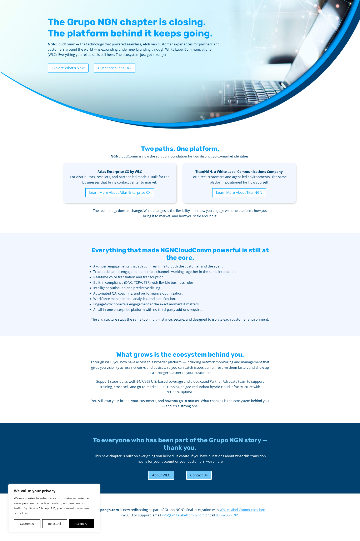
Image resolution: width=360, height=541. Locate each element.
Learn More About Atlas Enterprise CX (119, 192)
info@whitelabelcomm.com (183, 515)
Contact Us (199, 475)
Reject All (54, 524)
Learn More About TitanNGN (239, 192)
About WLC (161, 475)
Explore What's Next (68, 67)
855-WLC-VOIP (227, 515)
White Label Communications (243, 509)
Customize (27, 524)
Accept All (81, 524)
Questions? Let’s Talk (114, 67)
